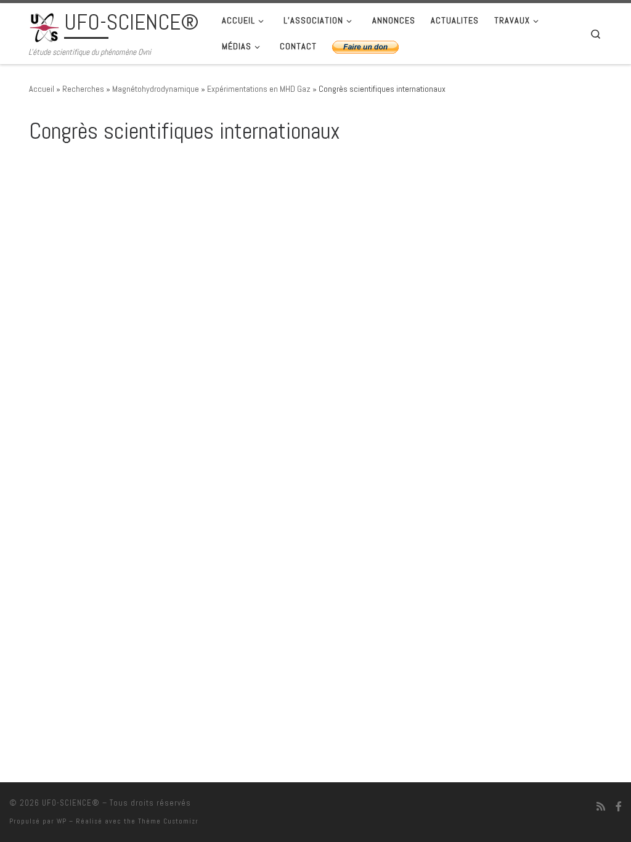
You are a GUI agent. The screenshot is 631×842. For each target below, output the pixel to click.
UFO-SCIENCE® (71, 803)
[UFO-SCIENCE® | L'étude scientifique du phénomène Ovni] (44, 26)
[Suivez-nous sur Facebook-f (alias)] (619, 806)
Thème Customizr (168, 821)
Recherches (83, 88)
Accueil (41, 88)
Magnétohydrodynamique (155, 88)
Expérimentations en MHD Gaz (259, 88)
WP (62, 821)
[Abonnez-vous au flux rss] (600, 806)
